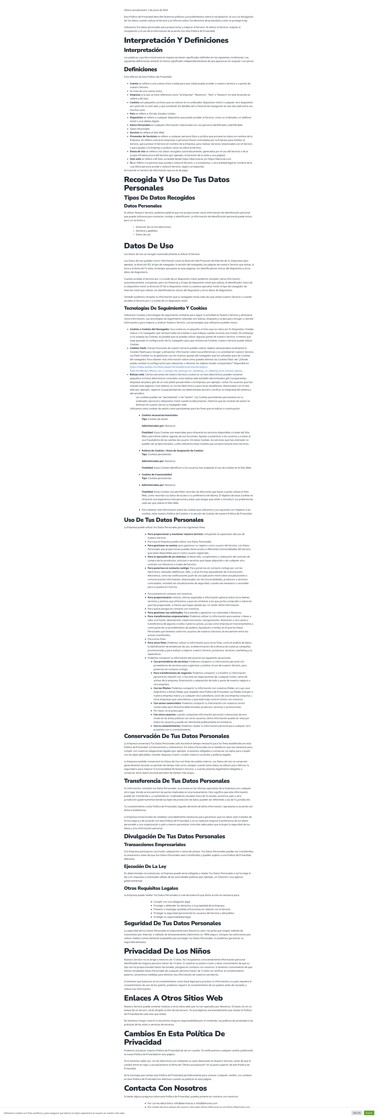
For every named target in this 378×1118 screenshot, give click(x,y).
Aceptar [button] (369, 1113)
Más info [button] (357, 1113)
